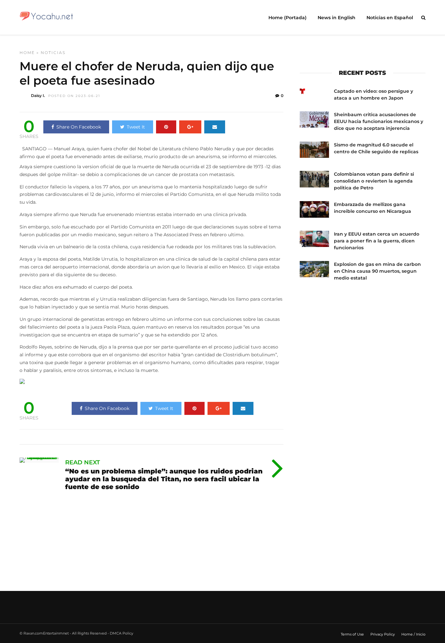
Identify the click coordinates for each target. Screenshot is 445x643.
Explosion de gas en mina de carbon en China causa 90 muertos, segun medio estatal (377, 271)
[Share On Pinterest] (166, 126)
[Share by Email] (214, 126)
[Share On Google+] (190, 126)
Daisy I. (38, 95)
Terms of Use (352, 634)
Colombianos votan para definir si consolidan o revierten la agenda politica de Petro (374, 181)
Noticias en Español (389, 18)
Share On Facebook (78, 127)
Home (27, 52)
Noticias (53, 52)
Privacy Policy (382, 634)
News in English (336, 18)
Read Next (82, 462)
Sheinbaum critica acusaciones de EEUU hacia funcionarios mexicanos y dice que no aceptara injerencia (378, 121)
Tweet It (136, 127)
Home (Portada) (287, 18)
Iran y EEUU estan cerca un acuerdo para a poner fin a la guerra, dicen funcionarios (376, 241)
